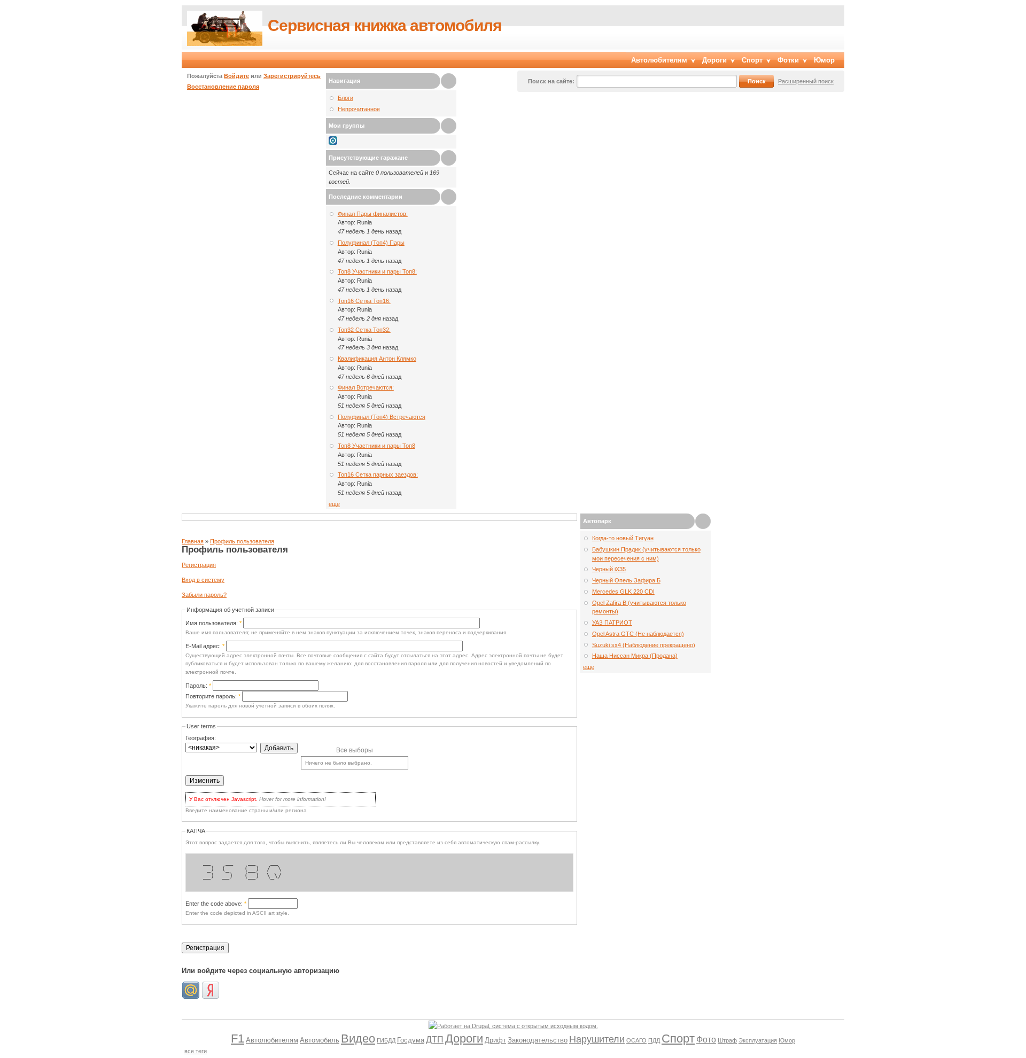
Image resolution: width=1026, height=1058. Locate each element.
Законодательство (538, 1040)
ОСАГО (636, 1040)
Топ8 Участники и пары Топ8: (377, 271)
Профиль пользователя (242, 541)
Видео (358, 1038)
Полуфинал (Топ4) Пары (371, 242)
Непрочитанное (359, 109)
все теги (195, 1051)
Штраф (727, 1040)
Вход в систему (203, 580)
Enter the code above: (215, 903)
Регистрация (199, 565)
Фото (706, 1039)
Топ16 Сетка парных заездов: (378, 474)
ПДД (654, 1040)
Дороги (714, 60)
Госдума (410, 1040)
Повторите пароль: (212, 696)
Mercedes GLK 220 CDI (623, 591)
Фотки (788, 60)
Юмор (824, 60)
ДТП (435, 1039)
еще (334, 504)
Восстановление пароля (223, 86)
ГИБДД (386, 1040)
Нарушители (597, 1039)
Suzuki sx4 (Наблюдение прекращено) (643, 645)
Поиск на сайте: (551, 81)
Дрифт (495, 1040)
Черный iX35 (609, 569)
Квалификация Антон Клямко (377, 358)
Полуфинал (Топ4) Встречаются (381, 417)
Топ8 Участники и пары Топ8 (376, 445)
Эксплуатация (758, 1040)
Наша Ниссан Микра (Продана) (635, 655)
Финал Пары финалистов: (373, 214)
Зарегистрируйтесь (292, 76)
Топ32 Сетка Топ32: (364, 329)
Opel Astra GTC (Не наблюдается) (638, 634)
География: (200, 738)
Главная (193, 541)
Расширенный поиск (806, 81)
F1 (237, 1038)
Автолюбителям (659, 60)
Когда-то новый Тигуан (623, 538)
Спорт (752, 60)
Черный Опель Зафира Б (626, 580)
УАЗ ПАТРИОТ (612, 622)
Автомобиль (319, 1040)
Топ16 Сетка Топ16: (364, 301)
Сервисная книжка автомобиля (385, 25)
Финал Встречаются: (366, 387)
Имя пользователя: (213, 623)
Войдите (236, 76)
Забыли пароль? (204, 595)
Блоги (345, 98)
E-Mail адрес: (204, 646)
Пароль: (198, 685)
